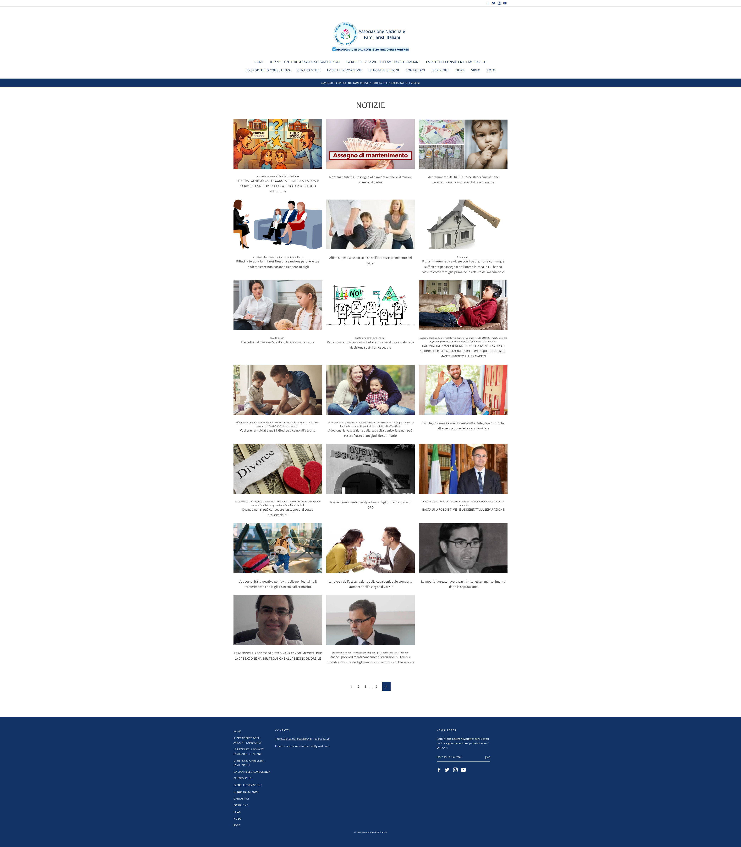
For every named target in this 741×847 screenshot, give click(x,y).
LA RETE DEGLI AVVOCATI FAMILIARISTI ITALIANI (383, 62)
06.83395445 (304, 738)
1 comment (462, 257)
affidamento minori (246, 422)
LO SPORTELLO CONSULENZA (268, 70)
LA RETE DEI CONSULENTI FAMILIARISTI (456, 62)
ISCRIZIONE (440, 70)
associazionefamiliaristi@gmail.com (306, 746)
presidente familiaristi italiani (267, 257)
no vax (382, 337)
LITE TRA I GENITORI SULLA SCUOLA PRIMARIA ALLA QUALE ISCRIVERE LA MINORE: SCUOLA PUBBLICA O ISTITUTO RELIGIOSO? (277, 186)
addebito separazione (434, 501)
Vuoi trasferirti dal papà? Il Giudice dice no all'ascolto (277, 430)
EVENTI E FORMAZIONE (344, 70)
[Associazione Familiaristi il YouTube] (463, 769)
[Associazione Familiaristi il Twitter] (447, 769)
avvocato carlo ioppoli (431, 337)
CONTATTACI (415, 70)
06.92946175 (322, 738)
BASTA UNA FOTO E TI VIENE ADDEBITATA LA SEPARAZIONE (463, 509)
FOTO (491, 70)
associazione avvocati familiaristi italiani (277, 176)
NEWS (460, 70)
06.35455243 (288, 738)
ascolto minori (277, 337)
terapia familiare (293, 257)
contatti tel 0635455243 (478, 337)
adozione (332, 422)
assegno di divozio (243, 501)
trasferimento (290, 426)
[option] (370, 83)
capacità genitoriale (364, 426)
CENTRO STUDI (309, 70)
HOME (259, 62)
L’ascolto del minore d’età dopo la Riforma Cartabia (277, 342)
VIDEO (475, 70)
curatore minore (363, 337)
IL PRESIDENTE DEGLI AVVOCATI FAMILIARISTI (305, 62)
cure (375, 337)
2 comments (489, 341)
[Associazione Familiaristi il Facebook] (439, 769)
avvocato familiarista (454, 337)
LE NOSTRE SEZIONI (383, 70)
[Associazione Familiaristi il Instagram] (455, 769)
